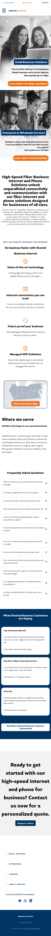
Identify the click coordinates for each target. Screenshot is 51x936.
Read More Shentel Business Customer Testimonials (25, 727)
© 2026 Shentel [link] (17, 928)
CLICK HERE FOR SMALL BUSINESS (28, 83)
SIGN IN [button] (45, 3)
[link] (28, 3)
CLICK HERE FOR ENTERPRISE (30, 158)
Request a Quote (25, 823)
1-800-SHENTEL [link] (9, 3)
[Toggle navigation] (4, 10)
